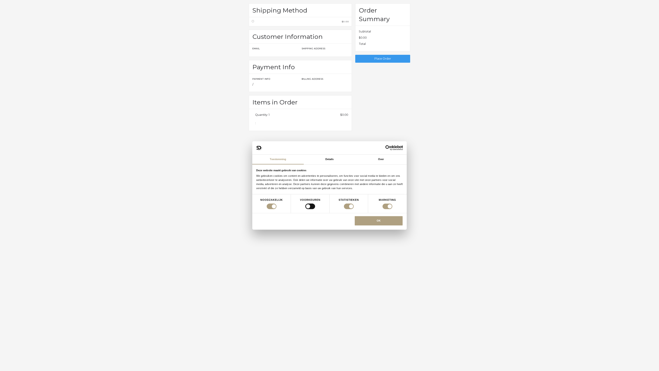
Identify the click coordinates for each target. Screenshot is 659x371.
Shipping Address (313, 48)
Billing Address (312, 79)
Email (256, 48)
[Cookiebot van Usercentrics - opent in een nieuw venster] (388, 147)
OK (379, 220)
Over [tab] (381, 159)
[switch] (310, 206)
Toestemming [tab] (278, 159)
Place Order (382, 58)
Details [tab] (329, 159)
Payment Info (261, 79)
